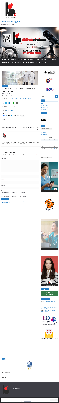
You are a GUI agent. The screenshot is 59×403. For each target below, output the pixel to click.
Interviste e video (22, 59)
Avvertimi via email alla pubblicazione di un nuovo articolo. (14, 196)
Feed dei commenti (44, 107)
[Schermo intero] (56, 191)
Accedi (42, 103)
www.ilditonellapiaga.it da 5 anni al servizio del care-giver (9, 128)
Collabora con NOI (12, 59)
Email (2, 179)
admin (11, 93)
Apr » (45, 154)
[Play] (42, 191)
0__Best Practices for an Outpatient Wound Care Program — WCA (23, 98)
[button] (49, 177)
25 (54, 148)
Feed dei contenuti (44, 105)
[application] (49, 177)
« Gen (42, 154)
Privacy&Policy (52, 59)
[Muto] (54, 191)
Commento (4, 158)
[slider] (48, 285)
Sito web (3, 185)
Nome (2, 174)
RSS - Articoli (43, 132)
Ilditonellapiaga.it (10, 21)
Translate (49, 159)
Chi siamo (4, 59)
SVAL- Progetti (42, 62)
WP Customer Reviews (9, 110)
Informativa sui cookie (27, 401)
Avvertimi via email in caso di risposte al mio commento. (13, 192)
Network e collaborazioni (41, 59)
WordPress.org (43, 109)
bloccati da (51, 294)
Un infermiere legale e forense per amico (11, 65)
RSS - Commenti (44, 134)
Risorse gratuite (5, 62)
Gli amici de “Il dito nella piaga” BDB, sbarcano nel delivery (30, 128)
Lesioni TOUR (30, 59)
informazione (5, 86)
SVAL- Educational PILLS (16, 62)
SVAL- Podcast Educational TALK (30, 62)
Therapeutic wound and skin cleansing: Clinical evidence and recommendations (48, 303)
